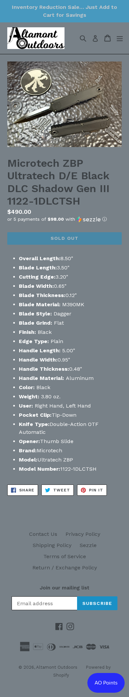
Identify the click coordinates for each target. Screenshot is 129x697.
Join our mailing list (64, 588)
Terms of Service (64, 556)
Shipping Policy (52, 545)
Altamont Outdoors (56, 667)
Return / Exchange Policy (64, 567)
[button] (64, 219)
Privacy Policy (82, 534)
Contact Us (43, 534)
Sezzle (88, 545)
